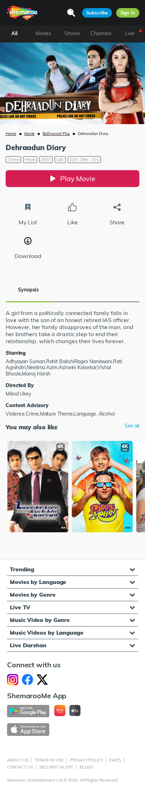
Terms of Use (49, 760)
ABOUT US (17, 760)
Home (11, 133)
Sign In (127, 12)
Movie (29, 133)
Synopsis (28, 290)
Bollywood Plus (56, 133)
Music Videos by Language (46, 632)
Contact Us (20, 767)
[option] (37, 487)
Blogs (87, 767)
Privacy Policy (86, 760)
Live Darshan (28, 645)
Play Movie (77, 178)
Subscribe (96, 12)
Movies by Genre (33, 594)
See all (132, 426)
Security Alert (56, 767)
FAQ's (115, 760)
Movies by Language (38, 581)
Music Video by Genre (40, 619)
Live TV (20, 607)
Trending (22, 569)
